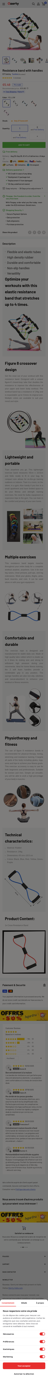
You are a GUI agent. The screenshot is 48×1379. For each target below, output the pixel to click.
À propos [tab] (40, 1303)
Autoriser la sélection (24, 1374)
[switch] (42, 1333)
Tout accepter (24, 1366)
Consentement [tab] (8, 1303)
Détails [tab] (24, 1303)
